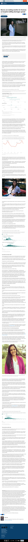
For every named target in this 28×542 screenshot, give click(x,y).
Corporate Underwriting (11, 527)
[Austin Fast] (2, 518)
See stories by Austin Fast (8, 520)
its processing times (14, 405)
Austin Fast (4, 13)
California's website (12, 325)
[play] (1, 3)
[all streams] (27, 3)
